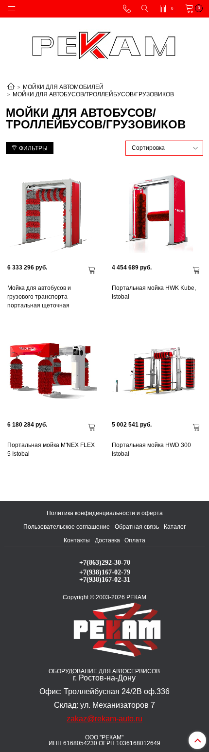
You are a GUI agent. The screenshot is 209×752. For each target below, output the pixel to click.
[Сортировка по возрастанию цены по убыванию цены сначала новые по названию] (164, 148)
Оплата (134, 540)
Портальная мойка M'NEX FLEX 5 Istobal (51, 449)
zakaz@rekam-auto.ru (104, 719)
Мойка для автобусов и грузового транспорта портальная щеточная (39, 297)
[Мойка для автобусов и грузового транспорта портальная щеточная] (52, 212)
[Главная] (11, 87)
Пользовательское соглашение (66, 526)
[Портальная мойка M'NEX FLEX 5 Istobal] (52, 369)
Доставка (107, 540)
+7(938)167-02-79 (104, 572)
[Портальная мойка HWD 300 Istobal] (157, 369)
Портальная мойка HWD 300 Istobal (151, 449)
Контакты (77, 540)
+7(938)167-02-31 (104, 579)
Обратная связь (137, 526)
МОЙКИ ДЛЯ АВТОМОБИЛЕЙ (63, 87)
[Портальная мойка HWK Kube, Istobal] (157, 212)
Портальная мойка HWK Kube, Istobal (154, 292)
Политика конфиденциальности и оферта (105, 513)
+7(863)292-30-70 (104, 562)
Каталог (175, 526)
